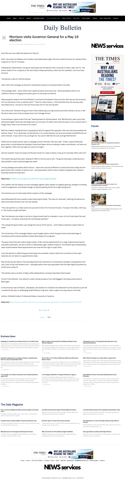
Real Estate (66, 18)
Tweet (42, 317)
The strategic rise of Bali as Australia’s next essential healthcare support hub (19, 375)
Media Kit (102, 460)
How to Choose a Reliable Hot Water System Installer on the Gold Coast (19, 410)
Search (115, 18)
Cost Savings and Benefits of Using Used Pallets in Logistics (59, 374)
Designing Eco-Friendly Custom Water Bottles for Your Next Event (19, 341)
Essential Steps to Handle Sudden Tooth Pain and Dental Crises (19, 421)
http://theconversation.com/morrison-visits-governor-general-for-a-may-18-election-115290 (45, 302)
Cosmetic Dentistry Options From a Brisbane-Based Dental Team (101, 410)
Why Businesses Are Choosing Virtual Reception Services (17, 431)
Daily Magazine (105, 18)
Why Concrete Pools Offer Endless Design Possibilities (57, 431)
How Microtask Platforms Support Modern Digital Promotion (59, 410)
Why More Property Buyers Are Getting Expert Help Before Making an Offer (105, 143)
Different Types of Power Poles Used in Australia (56, 421)
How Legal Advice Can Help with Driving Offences (97, 431)
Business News (38, 18)
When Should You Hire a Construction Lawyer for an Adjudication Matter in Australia (104, 184)
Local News (86, 18)
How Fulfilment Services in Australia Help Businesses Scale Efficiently (99, 375)
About (52, 460)
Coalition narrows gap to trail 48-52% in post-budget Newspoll (33, 179)
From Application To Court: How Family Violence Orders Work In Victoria (101, 421)
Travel (94, 18)
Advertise (47, 460)
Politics (76, 18)
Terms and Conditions (37, 460)
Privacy (28, 460)
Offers (57, 460)
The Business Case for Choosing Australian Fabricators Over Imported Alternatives (100, 342)
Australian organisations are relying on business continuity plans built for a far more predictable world (19, 358)
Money (28, 18)
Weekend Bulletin (94, 460)
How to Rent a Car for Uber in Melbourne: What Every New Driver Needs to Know (60, 358)
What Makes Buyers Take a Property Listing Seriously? (104, 164)
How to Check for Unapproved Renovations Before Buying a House (106, 206)
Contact (22, 460)
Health (21, 18)
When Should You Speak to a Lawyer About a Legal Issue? (99, 358)
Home (9, 18)
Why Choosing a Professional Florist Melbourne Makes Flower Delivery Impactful (59, 342)
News (15, 18)
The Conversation (53, 18)
